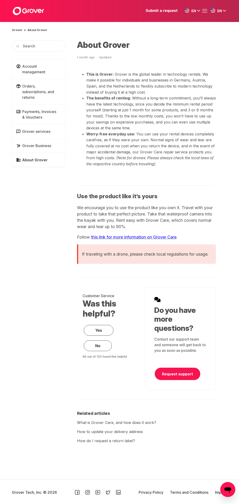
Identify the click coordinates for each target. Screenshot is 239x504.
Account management (33, 69)
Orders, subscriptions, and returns (38, 92)
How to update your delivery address (110, 431)
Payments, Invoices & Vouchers (39, 114)
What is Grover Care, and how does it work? (116, 422)
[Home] (28, 11)
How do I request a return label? (106, 440)
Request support (177, 374)
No (97, 345)
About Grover (37, 30)
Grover (17, 30)
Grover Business (36, 145)
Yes (98, 330)
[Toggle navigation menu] (206, 10)
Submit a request (162, 10)
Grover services (36, 131)
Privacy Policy (151, 492)
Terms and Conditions (189, 492)
